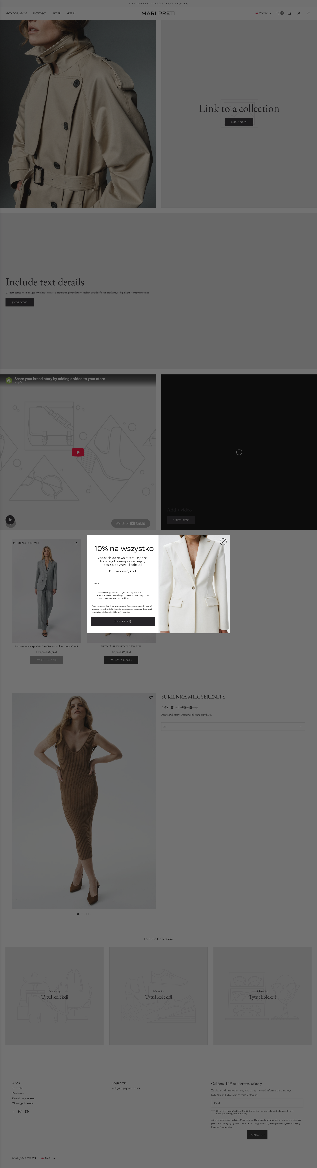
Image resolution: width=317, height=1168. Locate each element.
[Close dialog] (223, 542)
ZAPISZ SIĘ (122, 621)
